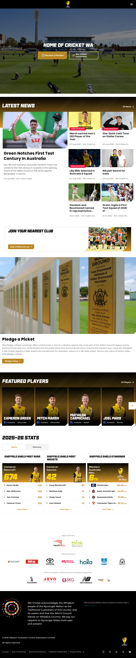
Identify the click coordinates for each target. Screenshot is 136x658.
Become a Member (54, 55)
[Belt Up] (32, 561)
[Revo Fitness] (50, 580)
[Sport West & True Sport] (104, 580)
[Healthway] (59, 543)
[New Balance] (86, 580)
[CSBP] (104, 561)
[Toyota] (50, 561)
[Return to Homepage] (68, 4)
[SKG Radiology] (68, 580)
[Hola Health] (86, 561)
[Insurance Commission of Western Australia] (14, 561)
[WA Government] (122, 561)
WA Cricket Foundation (81, 55)
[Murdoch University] (68, 561)
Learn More (89, 605)
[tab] (14, 447)
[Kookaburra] (32, 580)
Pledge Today (11, 361)
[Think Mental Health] (77, 543)
